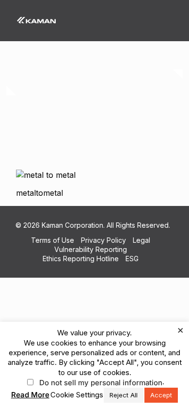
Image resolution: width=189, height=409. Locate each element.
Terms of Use (52, 240)
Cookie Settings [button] (76, 394)
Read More (30, 394)
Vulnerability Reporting (90, 249)
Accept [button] (161, 395)
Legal (141, 240)
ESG (132, 258)
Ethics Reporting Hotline (81, 258)
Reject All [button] (124, 395)
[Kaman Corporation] (36, 19)
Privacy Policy (103, 240)
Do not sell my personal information (100, 382)
